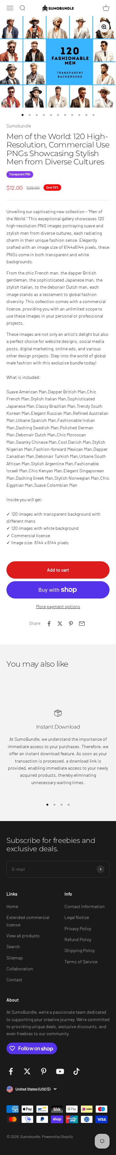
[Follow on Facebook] (10, 1071)
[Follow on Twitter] (27, 1071)
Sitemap (14, 957)
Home (12, 906)
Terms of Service (80, 961)
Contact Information (84, 906)
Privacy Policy (77, 928)
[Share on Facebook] (49, 623)
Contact (14, 979)
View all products (23, 935)
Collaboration (19, 968)
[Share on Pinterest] (70, 623)
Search (13, 946)
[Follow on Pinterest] (43, 1071)
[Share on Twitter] (59, 623)
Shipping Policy (79, 950)
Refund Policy (77, 939)
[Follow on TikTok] (76, 1071)
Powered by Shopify (57, 1136)
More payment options (58, 606)
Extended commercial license (27, 920)
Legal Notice (76, 917)
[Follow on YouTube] (60, 1071)
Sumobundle (18, 125)
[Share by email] (81, 623)
